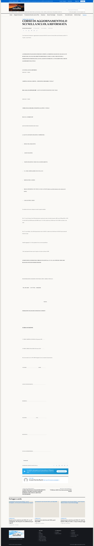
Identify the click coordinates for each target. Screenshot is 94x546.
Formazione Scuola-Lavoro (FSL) (31, 14)
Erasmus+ (43, 14)
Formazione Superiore (28, 19)
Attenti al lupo (77, 14)
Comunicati (25, 460)
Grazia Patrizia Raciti (27, 28)
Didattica (40, 533)
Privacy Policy (74, 536)
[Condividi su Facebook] (23, 31)
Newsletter (70, 1)
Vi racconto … (60, 14)
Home (11, 14)
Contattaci (73, 532)
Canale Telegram (62, 1)
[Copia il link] (37, 31)
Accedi (82, 1)
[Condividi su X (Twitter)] (26, 31)
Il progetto (57, 532)
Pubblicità (73, 533)
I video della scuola (42, 540)
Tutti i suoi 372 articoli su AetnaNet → (51, 480)
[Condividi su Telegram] (31, 31)
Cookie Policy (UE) (74, 535)
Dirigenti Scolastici (18, 14)
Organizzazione (58, 533)
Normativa (41, 535)
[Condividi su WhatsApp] (29, 31)
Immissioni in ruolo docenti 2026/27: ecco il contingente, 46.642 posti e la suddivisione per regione (21, 522)
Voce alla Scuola (68, 14)
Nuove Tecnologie (51, 14)
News (40, 532)
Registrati (77, 1)
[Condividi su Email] (34, 31)
